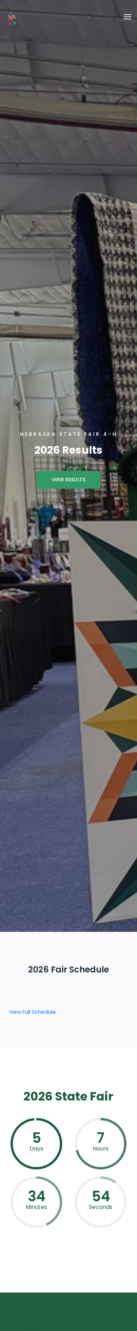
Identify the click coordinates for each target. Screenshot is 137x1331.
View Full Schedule (32, 1011)
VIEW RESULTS (68, 479)
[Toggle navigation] (127, 17)
